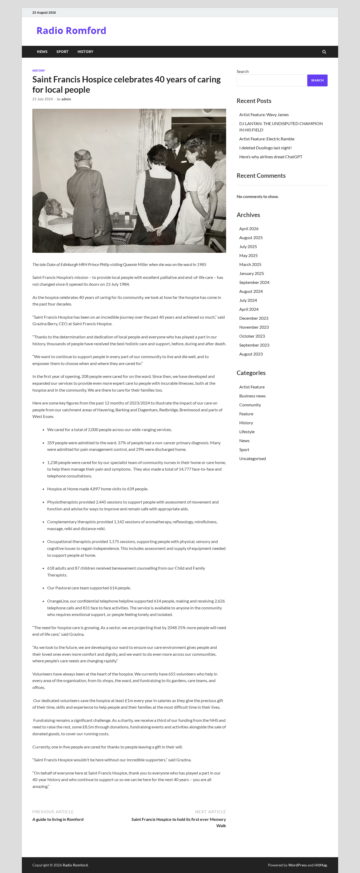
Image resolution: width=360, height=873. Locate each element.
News (42, 52)
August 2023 (251, 353)
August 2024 (251, 291)
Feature (246, 413)
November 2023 (254, 326)
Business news (252, 395)
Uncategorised (252, 458)
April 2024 (249, 309)
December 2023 (253, 317)
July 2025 (248, 246)
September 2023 (254, 344)
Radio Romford (71, 30)
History (85, 52)
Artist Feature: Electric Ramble (266, 138)
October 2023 (252, 335)
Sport (62, 52)
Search (243, 71)
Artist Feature (252, 386)
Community (250, 404)
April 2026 (249, 228)
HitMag (320, 865)
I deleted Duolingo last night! (265, 147)
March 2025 (250, 264)
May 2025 (248, 255)
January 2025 (251, 273)
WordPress (297, 865)
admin (66, 99)
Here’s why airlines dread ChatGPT (270, 156)
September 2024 (254, 282)
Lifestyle (247, 431)
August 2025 (251, 237)
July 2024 (248, 300)
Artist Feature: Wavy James (264, 114)
